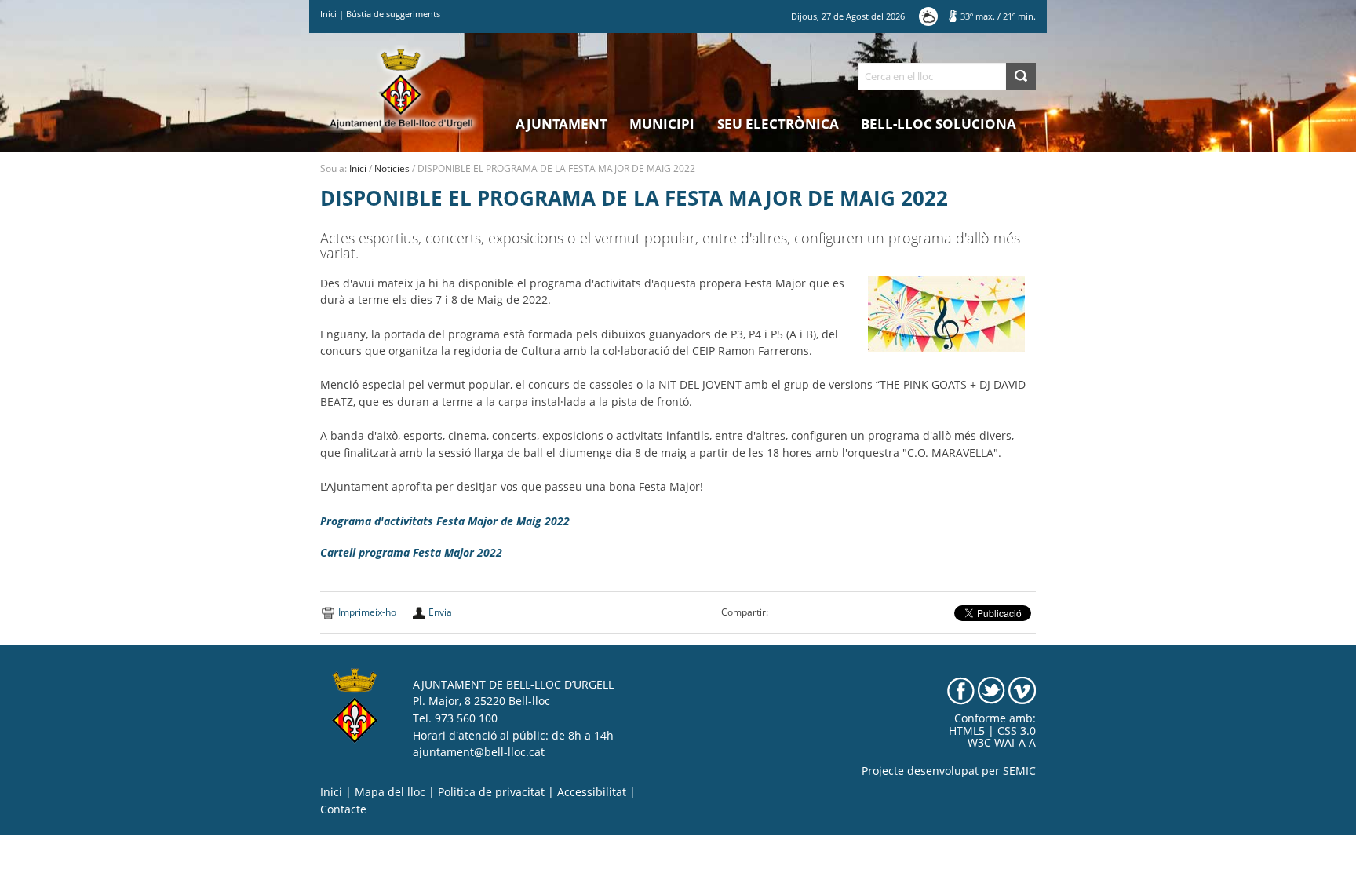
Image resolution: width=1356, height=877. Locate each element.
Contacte (343, 809)
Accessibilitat (591, 792)
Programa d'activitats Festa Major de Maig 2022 (445, 521)
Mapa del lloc (390, 792)
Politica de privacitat (491, 792)
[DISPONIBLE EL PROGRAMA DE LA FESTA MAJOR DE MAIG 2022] (946, 312)
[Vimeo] (1022, 689)
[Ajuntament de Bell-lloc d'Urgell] (401, 88)
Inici (328, 14)
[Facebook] (961, 689)
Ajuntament (561, 124)
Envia (440, 612)
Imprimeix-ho (367, 612)
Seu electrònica (778, 124)
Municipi (661, 124)
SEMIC (1019, 771)
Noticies (392, 168)
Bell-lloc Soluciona (938, 124)
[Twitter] (991, 689)
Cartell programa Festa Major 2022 (411, 553)
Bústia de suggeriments (393, 14)
